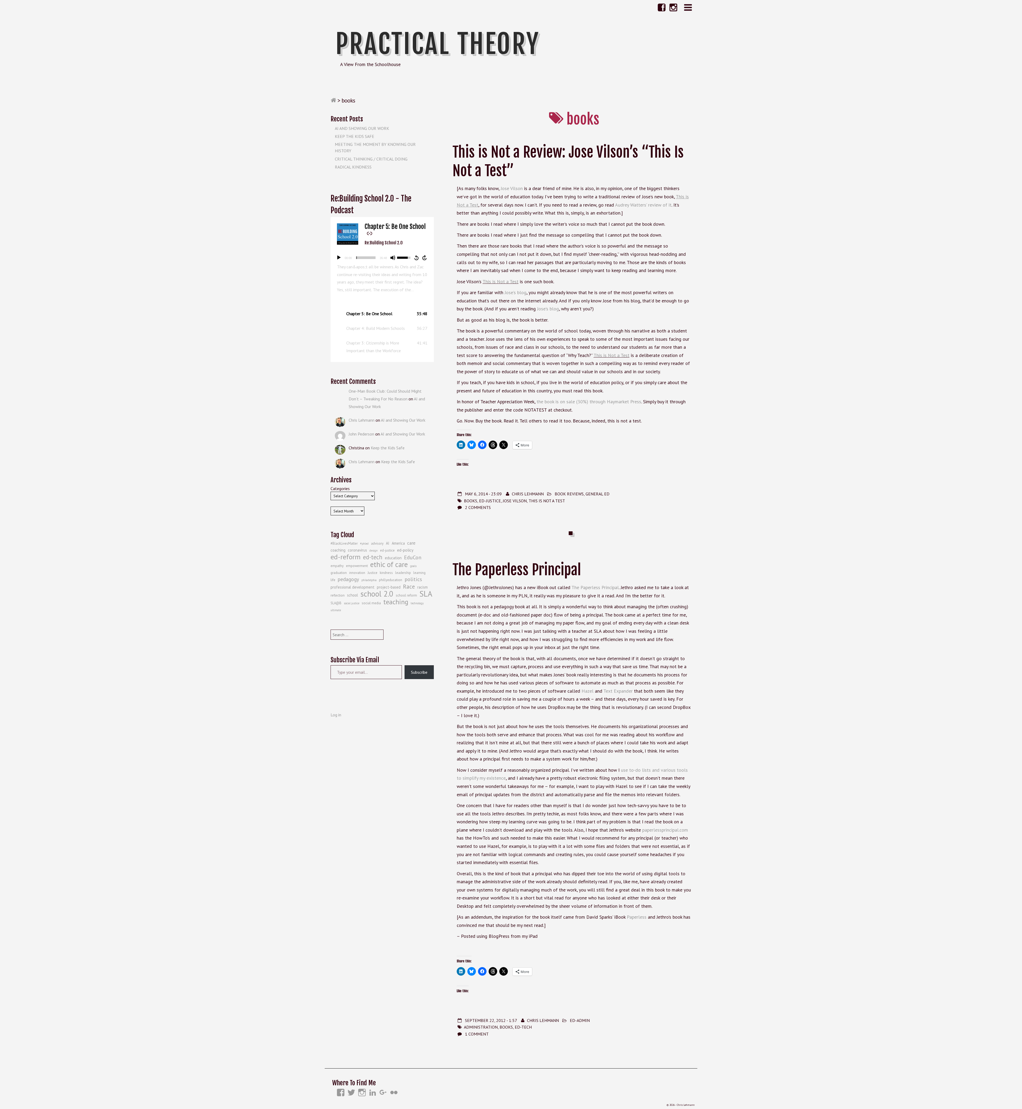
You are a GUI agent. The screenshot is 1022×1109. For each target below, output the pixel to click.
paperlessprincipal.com (665, 830)
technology (417, 603)
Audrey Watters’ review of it (643, 205)
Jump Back (416, 257)
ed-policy (405, 550)
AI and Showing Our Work (362, 128)
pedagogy (348, 579)
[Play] (338, 257)
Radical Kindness (353, 167)
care (411, 543)
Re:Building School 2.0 (384, 242)
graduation (339, 572)
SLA (425, 593)
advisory (377, 543)
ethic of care (389, 564)
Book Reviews (569, 493)
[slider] (365, 257)
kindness (386, 572)
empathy (337, 566)
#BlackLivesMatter (344, 543)
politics (413, 579)
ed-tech (523, 1027)
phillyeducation (390, 580)
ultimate (336, 610)
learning (419, 572)
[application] (382, 257)
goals (413, 566)
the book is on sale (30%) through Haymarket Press (589, 402)
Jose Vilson (512, 188)
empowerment (357, 566)
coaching (338, 550)
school (352, 595)
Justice (372, 572)
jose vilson (515, 500)
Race (409, 586)
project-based (389, 587)
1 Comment (477, 1034)
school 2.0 (376, 594)
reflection (338, 595)
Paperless (636, 917)
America (398, 543)
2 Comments (478, 507)
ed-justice (490, 500)
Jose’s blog (515, 292)
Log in (336, 714)
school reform (406, 595)
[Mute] (392, 257)
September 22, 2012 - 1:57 (491, 1020)
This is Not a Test (500, 281)
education (393, 557)
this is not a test (547, 500)
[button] (382, 313)
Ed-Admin (580, 1020)
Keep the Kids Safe (354, 136)
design (373, 550)
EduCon (412, 557)
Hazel (588, 691)
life (333, 580)
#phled (364, 543)
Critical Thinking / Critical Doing (371, 159)
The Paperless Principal (516, 570)
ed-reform (346, 557)
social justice (351, 603)
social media (371, 603)
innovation (357, 572)
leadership (403, 572)
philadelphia (369, 580)
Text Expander (618, 691)
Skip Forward (424, 257)
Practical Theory (437, 44)
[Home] (333, 100)
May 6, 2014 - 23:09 (483, 493)
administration (481, 1027)
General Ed (597, 493)
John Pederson (361, 434)
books (470, 500)
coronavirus (357, 550)
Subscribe (419, 672)
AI (387, 543)
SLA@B (336, 603)
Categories (340, 488)
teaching (395, 602)
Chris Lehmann (528, 493)
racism (422, 587)
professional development (352, 587)
